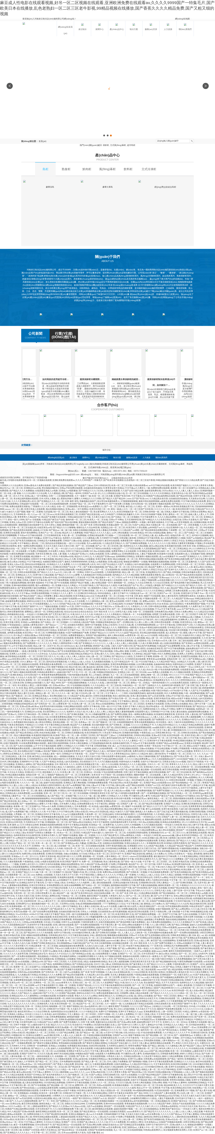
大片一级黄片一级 (82, 496)
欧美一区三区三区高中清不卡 (110, 854)
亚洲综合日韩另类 (14, 822)
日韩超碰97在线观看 (29, 504)
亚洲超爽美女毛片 (154, 572)
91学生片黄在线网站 (170, 869)
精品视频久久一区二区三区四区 (78, 627)
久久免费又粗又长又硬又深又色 (142, 848)
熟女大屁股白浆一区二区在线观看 (161, 525)
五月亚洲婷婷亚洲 (133, 519)
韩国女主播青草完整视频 (182, 543)
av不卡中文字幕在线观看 (134, 577)
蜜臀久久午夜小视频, (48, 804)
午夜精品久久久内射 (34, 725)
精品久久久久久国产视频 (196, 696)
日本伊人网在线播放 (78, 743)
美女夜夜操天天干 (88, 761)
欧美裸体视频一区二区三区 (22, 906)
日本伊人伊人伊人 (128, 688)
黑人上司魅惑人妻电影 (150, 585)
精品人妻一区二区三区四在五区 (160, 638)
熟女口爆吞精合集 (121, 696)
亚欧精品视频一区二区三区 (65, 722)
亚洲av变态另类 (158, 735)
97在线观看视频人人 (42, 604)
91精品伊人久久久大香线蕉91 (107, 614)
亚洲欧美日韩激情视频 (92, 730)
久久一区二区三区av (64, 927)
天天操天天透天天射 (56, 769)
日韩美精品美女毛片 (63, 659)
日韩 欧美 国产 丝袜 (180, 651)
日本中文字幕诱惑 (189, 788)
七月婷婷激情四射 (112, 572)
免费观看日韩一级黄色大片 (132, 540)
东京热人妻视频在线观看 (108, 490)
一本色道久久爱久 (97, 727)
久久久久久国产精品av (185, 580)
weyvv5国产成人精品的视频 (127, 769)
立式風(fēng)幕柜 (118, 145)
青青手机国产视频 (173, 777)
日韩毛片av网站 (161, 877)
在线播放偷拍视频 (49, 967)
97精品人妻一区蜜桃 (126, 875)
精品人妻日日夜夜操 (57, 719)
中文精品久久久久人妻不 (61, 593)
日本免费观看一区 (82, 806)
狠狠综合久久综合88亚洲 (87, 527)
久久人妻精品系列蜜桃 (104, 690)
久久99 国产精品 (166, 967)
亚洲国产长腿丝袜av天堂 (38, 667)
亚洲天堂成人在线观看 (34, 509)
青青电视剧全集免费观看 (50, 664)
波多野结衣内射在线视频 (51, 706)
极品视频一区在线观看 (151, 769)
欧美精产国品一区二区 (80, 504)
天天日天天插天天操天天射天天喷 (59, 546)
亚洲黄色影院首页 (185, 940)
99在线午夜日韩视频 (178, 630)
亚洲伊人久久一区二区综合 (149, 667)
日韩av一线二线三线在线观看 (142, 969)
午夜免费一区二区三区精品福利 (108, 604)
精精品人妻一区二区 (45, 693)
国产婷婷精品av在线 (81, 953)
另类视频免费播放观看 (97, 782)
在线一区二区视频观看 (67, 506)
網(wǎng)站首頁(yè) (56, 457)
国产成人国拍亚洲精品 (117, 727)
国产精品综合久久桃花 (106, 585)
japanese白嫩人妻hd (171, 835)
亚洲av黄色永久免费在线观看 (37, 485)
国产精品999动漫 (184, 496)
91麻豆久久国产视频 (15, 512)
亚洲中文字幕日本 (37, 619)
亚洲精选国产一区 (168, 975)
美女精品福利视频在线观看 (25, 498)
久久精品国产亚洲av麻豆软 (79, 696)
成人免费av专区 (162, 535)
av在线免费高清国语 (179, 683)
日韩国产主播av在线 (72, 540)
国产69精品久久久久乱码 (173, 585)
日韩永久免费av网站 (183, 611)
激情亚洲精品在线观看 (71, 838)
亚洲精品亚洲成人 (40, 696)
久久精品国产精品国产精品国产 (179, 846)
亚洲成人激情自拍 (167, 840)
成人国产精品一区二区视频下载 (61, 796)
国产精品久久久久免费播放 (21, 490)
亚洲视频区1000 (134, 846)
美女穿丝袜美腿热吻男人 (108, 501)
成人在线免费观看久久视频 (173, 538)
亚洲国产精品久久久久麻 (27, 872)
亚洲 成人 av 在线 (204, 864)
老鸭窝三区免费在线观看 (176, 590)
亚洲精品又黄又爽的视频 (74, 782)
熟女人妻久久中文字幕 (188, 738)
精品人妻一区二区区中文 (44, 646)
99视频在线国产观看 (20, 919)
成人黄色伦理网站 (43, 722)
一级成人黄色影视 (28, 651)
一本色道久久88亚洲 (172, 825)
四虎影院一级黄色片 (71, 730)
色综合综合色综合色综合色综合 (78, 611)
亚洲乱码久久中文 (33, 772)
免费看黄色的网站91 (194, 701)
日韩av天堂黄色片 (190, 519)
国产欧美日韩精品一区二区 (103, 819)
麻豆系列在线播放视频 (153, 777)
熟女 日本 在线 (53, 619)
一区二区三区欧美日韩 (13, 683)
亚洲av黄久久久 (122, 606)
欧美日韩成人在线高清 (171, 519)
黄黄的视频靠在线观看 (183, 798)
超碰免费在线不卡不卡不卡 (198, 648)
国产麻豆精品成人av (41, 698)
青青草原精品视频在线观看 (151, 559)
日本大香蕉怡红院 (102, 485)
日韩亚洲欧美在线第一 (89, 738)
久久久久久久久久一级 (164, 509)
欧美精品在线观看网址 (170, 822)
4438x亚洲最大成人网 (152, 838)
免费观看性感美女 (8, 588)
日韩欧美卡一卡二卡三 (86, 909)
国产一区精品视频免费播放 (74, 683)
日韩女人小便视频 (88, 911)
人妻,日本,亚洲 (24, 756)
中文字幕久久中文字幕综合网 (60, 811)
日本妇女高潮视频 (146, 909)
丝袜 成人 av (113, 746)
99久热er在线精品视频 (155, 533)
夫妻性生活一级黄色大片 (201, 683)
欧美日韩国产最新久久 (181, 485)
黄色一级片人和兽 (104, 959)
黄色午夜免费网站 (29, 533)
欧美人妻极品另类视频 (106, 530)
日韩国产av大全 (89, 493)
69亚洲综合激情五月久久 (146, 859)
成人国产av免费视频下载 (73, 785)
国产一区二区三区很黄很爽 (77, 775)
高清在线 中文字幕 (85, 577)
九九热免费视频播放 (182, 959)
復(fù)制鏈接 (95, 464)
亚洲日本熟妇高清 (150, 617)
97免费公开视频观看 (37, 551)
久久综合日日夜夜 (161, 583)
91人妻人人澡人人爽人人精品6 (71, 656)
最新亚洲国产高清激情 (97, 896)
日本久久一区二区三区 (158, 764)
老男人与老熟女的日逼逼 (157, 880)
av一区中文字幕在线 (165, 625)
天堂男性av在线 (67, 903)
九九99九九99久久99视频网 (127, 825)
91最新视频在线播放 (189, 848)
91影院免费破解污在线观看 (21, 554)
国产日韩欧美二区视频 (119, 725)
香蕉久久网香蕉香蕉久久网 (65, 643)
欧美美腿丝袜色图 (173, 546)
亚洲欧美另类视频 (54, 854)
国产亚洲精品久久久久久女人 (135, 738)
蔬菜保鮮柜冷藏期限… (72, 379)
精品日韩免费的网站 (113, 809)
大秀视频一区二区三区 (23, 814)
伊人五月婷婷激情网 (20, 738)
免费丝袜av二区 (32, 938)
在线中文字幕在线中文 (151, 761)
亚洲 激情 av (13, 825)
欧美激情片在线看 (165, 554)
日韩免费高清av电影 (163, 611)
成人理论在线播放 (167, 830)
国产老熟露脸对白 (164, 756)
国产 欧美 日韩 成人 (129, 893)
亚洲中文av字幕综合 (52, 538)
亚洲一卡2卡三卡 (131, 580)
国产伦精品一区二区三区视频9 (125, 517)
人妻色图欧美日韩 (62, 740)
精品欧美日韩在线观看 (138, 911)
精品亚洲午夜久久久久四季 (69, 856)
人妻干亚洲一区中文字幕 (183, 890)
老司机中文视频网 (200, 535)
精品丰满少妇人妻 (77, 667)
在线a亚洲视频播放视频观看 (88, 903)
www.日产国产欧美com (137, 498)
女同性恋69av (153, 869)
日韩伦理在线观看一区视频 (166, 622)
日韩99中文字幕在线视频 (42, 559)
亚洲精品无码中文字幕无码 (141, 619)
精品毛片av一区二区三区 (11, 488)
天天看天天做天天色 (101, 517)
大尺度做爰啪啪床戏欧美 (100, 743)
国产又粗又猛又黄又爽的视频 (51, 609)
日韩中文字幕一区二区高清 (60, 588)
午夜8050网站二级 (47, 969)
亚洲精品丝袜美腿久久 (35, 683)
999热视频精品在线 (199, 911)
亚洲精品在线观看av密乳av (198, 540)
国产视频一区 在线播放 (30, 627)
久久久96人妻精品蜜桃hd (130, 730)
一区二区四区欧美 (17, 964)
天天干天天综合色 (79, 938)
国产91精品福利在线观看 (63, 669)
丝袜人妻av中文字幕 (95, 785)
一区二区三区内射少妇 (178, 930)
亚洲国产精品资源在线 (89, 514)
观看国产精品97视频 (79, 583)
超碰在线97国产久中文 (67, 672)
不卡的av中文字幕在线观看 (30, 535)
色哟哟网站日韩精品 (125, 556)
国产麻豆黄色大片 (137, 964)
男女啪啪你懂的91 (50, 488)
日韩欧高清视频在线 (74, 732)
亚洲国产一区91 (197, 964)
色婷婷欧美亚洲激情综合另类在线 (77, 688)
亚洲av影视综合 (144, 680)
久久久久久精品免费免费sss (138, 759)
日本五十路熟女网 (158, 911)
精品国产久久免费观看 (80, 725)
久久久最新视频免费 (12, 861)
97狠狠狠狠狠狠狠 (129, 501)
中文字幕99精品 (34, 561)
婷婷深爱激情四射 (15, 611)
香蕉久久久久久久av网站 (162, 677)
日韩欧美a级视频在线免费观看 (117, 840)
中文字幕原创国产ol (9, 882)
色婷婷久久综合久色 (76, 711)
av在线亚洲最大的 (165, 580)
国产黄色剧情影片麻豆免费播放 (185, 583)
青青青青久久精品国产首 (29, 517)
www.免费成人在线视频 (158, 672)
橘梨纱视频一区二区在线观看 (13, 551)
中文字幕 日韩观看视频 (95, 746)
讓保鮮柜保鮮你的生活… (178, 379)
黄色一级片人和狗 (16, 519)
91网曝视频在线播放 (55, 633)
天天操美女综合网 (197, 498)
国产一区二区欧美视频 (188, 525)
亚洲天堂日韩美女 (37, 885)
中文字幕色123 (138, 496)
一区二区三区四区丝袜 (14, 669)
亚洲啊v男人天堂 (186, 619)
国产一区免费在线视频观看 (87, 925)
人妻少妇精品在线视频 (13, 948)
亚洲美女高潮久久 (49, 835)
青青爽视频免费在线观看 (18, 748)
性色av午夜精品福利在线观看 (153, 627)
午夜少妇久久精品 (164, 867)
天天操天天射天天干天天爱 (66, 875)
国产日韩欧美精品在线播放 (97, 664)
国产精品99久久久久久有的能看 (38, 932)
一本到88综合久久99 (150, 817)
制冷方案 (117, 457)
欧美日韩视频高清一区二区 (129, 512)
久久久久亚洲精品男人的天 (23, 501)
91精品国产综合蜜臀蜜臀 (168, 646)
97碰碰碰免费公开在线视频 (93, 680)
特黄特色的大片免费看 (183, 664)
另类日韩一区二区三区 (24, 893)
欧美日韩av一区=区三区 (34, 633)
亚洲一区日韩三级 (193, 688)
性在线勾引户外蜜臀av (193, 956)
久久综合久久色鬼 (24, 677)
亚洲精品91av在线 (32, 488)
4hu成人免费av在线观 (142, 698)
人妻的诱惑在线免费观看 (42, 748)
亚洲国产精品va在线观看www (169, 743)
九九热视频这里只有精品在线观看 (96, 575)
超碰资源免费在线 (153, 490)
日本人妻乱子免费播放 (120, 654)
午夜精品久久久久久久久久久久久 (195, 885)
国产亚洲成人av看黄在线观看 (195, 643)
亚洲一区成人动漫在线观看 (138, 719)
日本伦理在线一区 (139, 504)
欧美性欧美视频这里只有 (182, 506)
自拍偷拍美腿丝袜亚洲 (69, 911)
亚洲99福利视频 (144, 930)
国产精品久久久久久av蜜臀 (67, 575)
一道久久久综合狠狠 (76, 543)
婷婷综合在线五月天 (36, 601)
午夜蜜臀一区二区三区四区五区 (183, 530)
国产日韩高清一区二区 (45, 704)
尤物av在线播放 (146, 748)
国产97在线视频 (61, 583)
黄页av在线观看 (117, 601)
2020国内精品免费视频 (115, 848)
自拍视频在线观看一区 (19, 827)
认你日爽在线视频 (54, 648)
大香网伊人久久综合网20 (11, 485)
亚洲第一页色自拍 (152, 746)
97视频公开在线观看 (204, 543)
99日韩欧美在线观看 (40, 919)
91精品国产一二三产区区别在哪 (125, 548)
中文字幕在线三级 (134, 903)
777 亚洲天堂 (156, 946)
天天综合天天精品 (15, 772)
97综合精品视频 (162, 748)
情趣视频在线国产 (88, 501)
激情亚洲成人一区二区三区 (159, 798)
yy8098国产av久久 (156, 527)
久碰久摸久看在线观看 (189, 809)
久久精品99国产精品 (165, 661)
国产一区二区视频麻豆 (50, 890)
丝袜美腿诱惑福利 (137, 693)
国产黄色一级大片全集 (131, 861)
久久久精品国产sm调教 (129, 530)
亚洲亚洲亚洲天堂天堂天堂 (201, 577)
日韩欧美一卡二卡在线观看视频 (136, 614)
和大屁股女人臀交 (26, 685)
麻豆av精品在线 (156, 546)
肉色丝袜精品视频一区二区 (51, 732)
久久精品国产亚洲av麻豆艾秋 (97, 609)
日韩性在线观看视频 (27, 572)
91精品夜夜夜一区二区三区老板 (109, 596)
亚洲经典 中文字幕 (175, 701)
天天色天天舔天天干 (91, 767)
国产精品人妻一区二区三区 (117, 567)
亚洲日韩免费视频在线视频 (122, 664)
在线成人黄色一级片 (51, 754)
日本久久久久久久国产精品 (39, 964)
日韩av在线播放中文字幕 (188, 943)
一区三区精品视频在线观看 (125, 748)
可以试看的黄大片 (83, 640)
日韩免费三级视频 (149, 967)
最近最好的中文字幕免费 (165, 856)
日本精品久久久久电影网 (91, 801)
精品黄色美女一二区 (121, 830)
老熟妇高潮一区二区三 (180, 535)
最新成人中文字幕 (206, 830)
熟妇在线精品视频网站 (176, 919)
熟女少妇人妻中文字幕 (134, 809)
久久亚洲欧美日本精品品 (85, 593)
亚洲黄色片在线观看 (154, 704)
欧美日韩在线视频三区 (25, 930)
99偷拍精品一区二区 (131, 685)
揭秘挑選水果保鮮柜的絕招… (107, 379)
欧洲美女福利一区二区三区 (165, 551)
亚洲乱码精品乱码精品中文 (81, 654)
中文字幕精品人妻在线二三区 (31, 543)
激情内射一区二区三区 (76, 519)
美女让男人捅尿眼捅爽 (190, 717)
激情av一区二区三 (175, 533)
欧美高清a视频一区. (133, 782)
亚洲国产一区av (186, 667)
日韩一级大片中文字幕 (111, 706)
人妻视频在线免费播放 (17, 885)
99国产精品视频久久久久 (103, 640)
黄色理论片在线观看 (60, 780)
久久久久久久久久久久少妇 (47, 906)
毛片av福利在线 (94, 543)
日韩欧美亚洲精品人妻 (180, 935)
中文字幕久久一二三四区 (116, 693)
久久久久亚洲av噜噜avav (80, 888)
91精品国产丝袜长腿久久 (92, 832)
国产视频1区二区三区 (21, 696)
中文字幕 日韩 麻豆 (134, 596)
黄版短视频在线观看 (88, 522)
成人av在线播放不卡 (168, 556)
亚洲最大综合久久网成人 (66, 585)
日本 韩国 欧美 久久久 (104, 611)
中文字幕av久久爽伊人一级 (137, 488)
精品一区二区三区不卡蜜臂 (94, 598)
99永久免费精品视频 (166, 654)
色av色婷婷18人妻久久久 (22, 630)
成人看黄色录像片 (65, 498)
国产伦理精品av (110, 730)
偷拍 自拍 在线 (192, 819)
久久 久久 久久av (200, 754)
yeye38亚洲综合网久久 (18, 659)
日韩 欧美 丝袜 (189, 546)
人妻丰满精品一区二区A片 (116, 856)
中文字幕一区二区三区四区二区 (157, 861)
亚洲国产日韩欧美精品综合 (43, 943)
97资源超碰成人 (14, 625)
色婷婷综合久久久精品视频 (135, 546)
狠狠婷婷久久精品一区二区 (103, 588)
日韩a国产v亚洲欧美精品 (11, 675)
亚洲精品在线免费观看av (201, 861)
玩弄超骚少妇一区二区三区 (56, 512)
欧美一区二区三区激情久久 (61, 640)
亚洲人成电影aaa (113, 554)
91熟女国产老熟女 (134, 919)
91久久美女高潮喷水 (199, 972)
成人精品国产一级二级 (63, 893)
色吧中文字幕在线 (91, 706)
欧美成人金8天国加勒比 (172, 604)
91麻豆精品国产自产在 (128, 585)
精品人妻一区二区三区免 (133, 572)
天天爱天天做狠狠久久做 (111, 817)
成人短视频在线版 (198, 522)
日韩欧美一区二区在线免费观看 (195, 767)
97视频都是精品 (82, 877)
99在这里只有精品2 (61, 727)
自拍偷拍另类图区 (75, 625)
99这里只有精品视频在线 (180, 877)
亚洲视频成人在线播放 (65, 959)
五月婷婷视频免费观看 (145, 625)
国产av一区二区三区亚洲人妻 (108, 546)
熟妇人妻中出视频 (78, 780)
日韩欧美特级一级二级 (153, 512)
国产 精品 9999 (54, 683)
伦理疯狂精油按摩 (95, 535)
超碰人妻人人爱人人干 (198, 514)
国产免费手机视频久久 (163, 790)
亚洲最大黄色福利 (84, 690)
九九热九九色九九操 (170, 767)
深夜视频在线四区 (117, 719)
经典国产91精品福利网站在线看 (160, 496)
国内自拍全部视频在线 (55, 543)
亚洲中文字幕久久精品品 (133, 706)
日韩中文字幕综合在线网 (38, 522)
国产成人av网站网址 (180, 909)
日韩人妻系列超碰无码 (111, 738)
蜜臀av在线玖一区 (151, 601)
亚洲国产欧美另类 (122, 496)
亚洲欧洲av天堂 (94, 843)
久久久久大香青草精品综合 (183, 680)
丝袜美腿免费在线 (52, 730)
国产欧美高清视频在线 (26, 540)
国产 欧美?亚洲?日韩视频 (92, 972)
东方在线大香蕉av (87, 854)
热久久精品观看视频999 (166, 619)
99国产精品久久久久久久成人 (97, 533)
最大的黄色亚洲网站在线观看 (121, 917)
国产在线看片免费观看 (86, 930)
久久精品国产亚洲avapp (104, 556)
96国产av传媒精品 (194, 538)
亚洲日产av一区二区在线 (49, 533)
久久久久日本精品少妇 (197, 730)
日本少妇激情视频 (102, 943)
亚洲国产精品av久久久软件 (102, 633)
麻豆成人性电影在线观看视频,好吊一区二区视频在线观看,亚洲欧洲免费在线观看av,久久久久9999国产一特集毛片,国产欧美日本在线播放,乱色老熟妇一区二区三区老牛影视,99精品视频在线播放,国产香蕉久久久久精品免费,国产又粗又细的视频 (107, 8)
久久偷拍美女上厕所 (72, 767)
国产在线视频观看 (85, 604)
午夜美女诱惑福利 (15, 725)
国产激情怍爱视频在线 (168, 848)
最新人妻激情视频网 (124, 711)
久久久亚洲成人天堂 (203, 759)
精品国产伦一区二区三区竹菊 (163, 738)
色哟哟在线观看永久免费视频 (97, 648)
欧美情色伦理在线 (184, 898)
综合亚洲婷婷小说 (174, 527)
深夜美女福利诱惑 (8, 961)
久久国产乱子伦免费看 (199, 690)
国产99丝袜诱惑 (140, 888)
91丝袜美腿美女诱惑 (73, 648)
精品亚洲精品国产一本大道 (152, 906)
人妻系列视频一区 (43, 685)
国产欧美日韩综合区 (143, 877)
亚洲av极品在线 (115, 561)
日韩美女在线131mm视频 (174, 761)
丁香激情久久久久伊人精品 (43, 506)
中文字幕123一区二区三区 (174, 746)
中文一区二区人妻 (87, 672)
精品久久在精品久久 (31, 767)
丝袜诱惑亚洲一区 (32, 901)
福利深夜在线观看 (155, 693)
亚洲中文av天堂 (167, 617)
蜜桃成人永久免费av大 (145, 811)
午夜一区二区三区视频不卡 (51, 872)
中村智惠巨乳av (139, 798)
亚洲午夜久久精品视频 (43, 575)
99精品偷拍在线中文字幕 (79, 517)
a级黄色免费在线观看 (170, 501)
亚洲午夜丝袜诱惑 (169, 809)
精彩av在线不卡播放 (180, 698)
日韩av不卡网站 (116, 519)
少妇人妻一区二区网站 (73, 572)
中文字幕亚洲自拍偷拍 (78, 935)
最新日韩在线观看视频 (149, 501)
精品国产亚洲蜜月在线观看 (53, 517)
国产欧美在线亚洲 (105, 798)
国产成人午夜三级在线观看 (74, 859)
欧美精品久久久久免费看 (58, 564)
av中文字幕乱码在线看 (159, 485)
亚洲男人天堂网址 (185, 654)
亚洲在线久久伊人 (152, 767)
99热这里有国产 (44, 638)
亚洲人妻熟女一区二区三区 (174, 514)
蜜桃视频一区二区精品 (124, 583)
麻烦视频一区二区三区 (13, 969)
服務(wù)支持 (131, 457)
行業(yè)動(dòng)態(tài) (64, 336)
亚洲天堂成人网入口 (194, 735)
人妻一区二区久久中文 (13, 496)
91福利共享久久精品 (191, 635)
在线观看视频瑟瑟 (125, 722)
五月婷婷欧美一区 (21, 514)
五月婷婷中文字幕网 (109, 538)
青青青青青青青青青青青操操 (178, 706)
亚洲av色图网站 (190, 777)
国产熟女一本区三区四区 (55, 961)
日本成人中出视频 (52, 922)
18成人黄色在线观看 (114, 838)
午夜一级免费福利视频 (194, 693)
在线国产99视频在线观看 (161, 901)
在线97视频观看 (39, 719)
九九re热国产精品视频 (153, 846)
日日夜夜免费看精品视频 (60, 717)
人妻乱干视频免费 (148, 554)
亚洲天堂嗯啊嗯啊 (8, 535)
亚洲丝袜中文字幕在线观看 (159, 740)
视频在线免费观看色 (12, 643)
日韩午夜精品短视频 (157, 606)
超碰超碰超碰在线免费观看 (71, 946)
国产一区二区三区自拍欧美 (179, 772)
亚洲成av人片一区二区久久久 (24, 856)
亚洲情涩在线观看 (11, 533)
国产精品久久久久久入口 (183, 504)
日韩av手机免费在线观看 (71, 488)
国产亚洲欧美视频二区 (88, 590)
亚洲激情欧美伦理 (155, 843)
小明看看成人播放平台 (10, 796)
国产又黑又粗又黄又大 (59, 614)
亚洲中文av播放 (50, 951)
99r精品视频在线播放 (182, 740)
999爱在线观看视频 (40, 593)
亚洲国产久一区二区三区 (11, 901)
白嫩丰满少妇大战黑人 (128, 906)
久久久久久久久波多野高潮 (151, 801)
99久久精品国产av (192, 601)
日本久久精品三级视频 (171, 875)
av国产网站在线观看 (134, 785)
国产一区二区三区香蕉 (114, 506)
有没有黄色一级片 (164, 722)
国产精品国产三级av (83, 485)
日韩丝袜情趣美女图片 (191, 572)
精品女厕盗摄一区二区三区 (125, 559)
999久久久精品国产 (40, 909)
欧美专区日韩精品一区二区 (194, 835)
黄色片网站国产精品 (41, 869)
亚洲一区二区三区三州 (54, 793)
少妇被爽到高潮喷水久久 (163, 898)
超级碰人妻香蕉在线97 (93, 540)
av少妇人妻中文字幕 (198, 590)
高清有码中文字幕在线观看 (39, 925)
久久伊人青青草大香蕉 (202, 485)
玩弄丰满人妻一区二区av (50, 830)
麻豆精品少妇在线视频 (143, 609)
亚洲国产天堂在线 (202, 664)
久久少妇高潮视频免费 (73, 664)
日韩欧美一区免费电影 (45, 598)
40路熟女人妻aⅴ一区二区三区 (34, 640)
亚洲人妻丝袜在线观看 (63, 925)
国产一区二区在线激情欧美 (107, 569)
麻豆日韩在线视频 (170, 769)
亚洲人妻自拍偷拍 (138, 696)
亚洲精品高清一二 (112, 801)
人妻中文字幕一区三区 (114, 946)
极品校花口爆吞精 (94, 667)
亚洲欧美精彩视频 (197, 811)
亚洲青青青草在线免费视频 (200, 806)
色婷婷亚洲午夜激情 (171, 685)
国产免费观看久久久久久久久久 (37, 643)
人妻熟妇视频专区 (134, 851)
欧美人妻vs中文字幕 (190, 646)
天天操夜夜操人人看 (34, 848)
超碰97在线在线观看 (79, 709)
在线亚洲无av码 (44, 527)
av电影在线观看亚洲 (9, 782)
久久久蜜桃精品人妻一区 (97, 601)
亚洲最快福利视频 (130, 732)
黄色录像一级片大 (128, 667)
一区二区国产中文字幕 (26, 548)
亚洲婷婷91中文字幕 (29, 761)
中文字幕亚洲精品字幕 (199, 630)
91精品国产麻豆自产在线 (53, 519)
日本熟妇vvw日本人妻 (161, 640)
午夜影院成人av (147, 732)
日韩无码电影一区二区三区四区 (190, 564)
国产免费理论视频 (119, 714)
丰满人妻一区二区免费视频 (74, 535)
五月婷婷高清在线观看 (63, 638)
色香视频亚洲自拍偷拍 (23, 722)
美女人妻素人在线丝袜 (89, 906)
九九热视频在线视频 (101, 661)
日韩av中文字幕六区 (175, 696)
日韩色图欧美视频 (45, 930)
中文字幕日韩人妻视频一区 (107, 804)
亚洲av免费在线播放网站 (64, 690)
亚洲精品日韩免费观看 (201, 672)
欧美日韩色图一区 (175, 735)
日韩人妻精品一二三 (165, 882)
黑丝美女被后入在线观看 (110, 580)
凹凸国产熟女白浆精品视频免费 (60, 569)
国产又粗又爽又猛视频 (10, 767)
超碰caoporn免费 (159, 951)
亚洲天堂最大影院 (104, 559)
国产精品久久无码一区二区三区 (200, 585)
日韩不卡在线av (82, 606)
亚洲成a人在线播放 (85, 559)
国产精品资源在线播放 (63, 485)
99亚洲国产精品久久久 (195, 675)
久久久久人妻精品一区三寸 (133, 740)
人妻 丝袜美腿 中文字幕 (178, 911)
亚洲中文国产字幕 (123, 888)
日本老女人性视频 (96, 827)
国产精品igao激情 (78, 827)
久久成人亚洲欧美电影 (148, 643)
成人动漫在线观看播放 (170, 643)
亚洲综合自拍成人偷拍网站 (128, 819)
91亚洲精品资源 (144, 551)
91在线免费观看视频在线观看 (33, 743)
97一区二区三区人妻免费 (33, 569)
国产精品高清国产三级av (109, 522)
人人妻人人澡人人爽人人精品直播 (121, 643)
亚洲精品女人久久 (24, 575)
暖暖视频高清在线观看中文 (31, 525)
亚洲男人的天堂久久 (29, 864)
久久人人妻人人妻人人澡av (186, 490)
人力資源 (146, 457)
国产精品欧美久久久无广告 (62, 909)
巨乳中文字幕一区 (82, 588)
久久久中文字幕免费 (16, 648)
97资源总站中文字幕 (12, 830)
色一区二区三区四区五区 (76, 940)
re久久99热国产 (108, 514)
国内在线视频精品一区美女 (73, 901)
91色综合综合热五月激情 (131, 746)
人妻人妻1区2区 (203, 661)
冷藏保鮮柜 (161, 464)
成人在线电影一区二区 (64, 846)
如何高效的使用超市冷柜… (37, 379)
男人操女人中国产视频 (106, 948)
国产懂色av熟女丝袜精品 (80, 822)
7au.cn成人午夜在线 (149, 977)
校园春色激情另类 (121, 743)
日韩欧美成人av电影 (198, 893)
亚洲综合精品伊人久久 (134, 843)
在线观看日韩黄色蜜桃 (24, 590)
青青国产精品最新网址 (96, 635)
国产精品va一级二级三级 (60, 530)
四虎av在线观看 (96, 554)
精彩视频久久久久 (50, 772)
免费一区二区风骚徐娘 (92, 861)
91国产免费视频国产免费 (77, 633)
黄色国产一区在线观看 (186, 830)
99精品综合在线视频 (85, 959)
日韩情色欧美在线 (120, 964)
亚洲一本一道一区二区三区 (47, 843)
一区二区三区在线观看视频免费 (54, 504)
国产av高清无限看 (156, 696)
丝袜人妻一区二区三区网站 (98, 656)
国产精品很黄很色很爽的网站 (154, 530)
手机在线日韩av (116, 782)
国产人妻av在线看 (41, 677)
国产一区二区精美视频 (122, 609)
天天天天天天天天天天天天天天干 (15, 846)
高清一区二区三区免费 (53, 940)
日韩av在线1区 (81, 811)
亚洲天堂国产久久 (33, 754)
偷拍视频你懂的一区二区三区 (45, 903)
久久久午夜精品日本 (109, 788)
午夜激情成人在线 (31, 861)
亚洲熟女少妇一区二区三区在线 (132, 672)
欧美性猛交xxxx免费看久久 (90, 506)
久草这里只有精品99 (111, 732)
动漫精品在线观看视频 (113, 843)
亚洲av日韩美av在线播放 (176, 704)
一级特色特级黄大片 (159, 683)
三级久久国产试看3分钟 (121, 646)
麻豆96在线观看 (112, 540)
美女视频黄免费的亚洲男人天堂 (55, 938)
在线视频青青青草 (71, 751)
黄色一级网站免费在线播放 (30, 546)
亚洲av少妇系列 (110, 625)
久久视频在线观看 (26, 598)
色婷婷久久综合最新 (72, 538)
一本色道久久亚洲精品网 (36, 614)
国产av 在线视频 (33, 519)
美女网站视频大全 (58, 696)
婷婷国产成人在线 (101, 646)
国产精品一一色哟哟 (81, 748)
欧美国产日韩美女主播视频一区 (41, 832)
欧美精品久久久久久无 (110, 740)
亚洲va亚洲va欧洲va (29, 706)
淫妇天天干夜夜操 (195, 761)
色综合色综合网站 (129, 801)
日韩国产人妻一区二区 (47, 548)
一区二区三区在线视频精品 (34, 796)
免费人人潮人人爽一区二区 (136, 901)
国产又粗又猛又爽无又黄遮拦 (67, 680)
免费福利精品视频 (97, 940)
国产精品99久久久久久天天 (12, 709)
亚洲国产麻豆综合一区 (57, 601)
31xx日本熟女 (22, 914)
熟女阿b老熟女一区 (155, 706)
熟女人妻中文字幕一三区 (200, 704)
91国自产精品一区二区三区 (21, 843)
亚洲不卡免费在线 (142, 677)
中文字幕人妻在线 (81, 717)
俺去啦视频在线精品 (55, 509)
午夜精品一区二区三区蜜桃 (73, 896)
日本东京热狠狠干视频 (151, 514)
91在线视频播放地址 (60, 677)
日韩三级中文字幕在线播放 (38, 709)
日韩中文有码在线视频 (49, 864)
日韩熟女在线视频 (61, 827)
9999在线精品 (104, 593)
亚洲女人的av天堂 (17, 522)
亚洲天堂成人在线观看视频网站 (14, 867)
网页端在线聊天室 (191, 817)
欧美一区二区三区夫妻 (121, 485)
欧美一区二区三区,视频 (10, 580)
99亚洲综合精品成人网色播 (64, 590)
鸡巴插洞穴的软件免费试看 (119, 751)
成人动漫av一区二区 (27, 801)
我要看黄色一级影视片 (128, 627)
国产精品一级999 (73, 493)
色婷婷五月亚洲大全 (52, 851)
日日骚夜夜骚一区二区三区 (17, 875)
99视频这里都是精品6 (106, 622)
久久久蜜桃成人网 (56, 493)
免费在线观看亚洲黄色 (19, 506)
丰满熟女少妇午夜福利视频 (137, 564)
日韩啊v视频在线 (129, 909)
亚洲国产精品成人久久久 (105, 627)
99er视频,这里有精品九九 (41, 659)
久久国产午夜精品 (47, 761)
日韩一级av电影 (167, 751)
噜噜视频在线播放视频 (158, 561)
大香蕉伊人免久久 (117, 896)
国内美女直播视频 (124, 640)
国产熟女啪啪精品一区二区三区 (186, 782)
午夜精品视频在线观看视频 (146, 975)
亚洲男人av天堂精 (138, 651)
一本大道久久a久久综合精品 (72, 548)
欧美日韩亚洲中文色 (185, 509)
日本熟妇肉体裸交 (195, 627)
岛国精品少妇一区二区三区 (112, 527)
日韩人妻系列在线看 (25, 740)
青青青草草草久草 (119, 648)
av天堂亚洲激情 (181, 522)
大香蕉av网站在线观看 (139, 827)
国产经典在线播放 (21, 559)
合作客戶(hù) (107, 405)
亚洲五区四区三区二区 (99, 509)
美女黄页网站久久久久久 (104, 512)
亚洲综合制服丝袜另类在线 (125, 882)
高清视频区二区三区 (18, 690)
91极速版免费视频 (17, 583)
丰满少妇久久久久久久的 (81, 614)
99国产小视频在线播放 (106, 638)
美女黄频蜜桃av (64, 943)
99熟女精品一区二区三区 (169, 635)
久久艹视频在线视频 (48, 606)
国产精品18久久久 (11, 951)
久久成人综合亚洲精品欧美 (117, 972)
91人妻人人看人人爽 (143, 622)
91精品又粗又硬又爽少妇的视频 (66, 698)
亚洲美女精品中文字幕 (10, 569)
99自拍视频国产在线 (60, 798)
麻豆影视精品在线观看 (15, 656)
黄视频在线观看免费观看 (51, 825)
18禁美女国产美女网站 (33, 898)
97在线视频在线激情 (79, 685)
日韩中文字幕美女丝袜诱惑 (98, 548)
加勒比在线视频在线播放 (84, 530)
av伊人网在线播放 (120, 533)
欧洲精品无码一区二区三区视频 (94, 951)
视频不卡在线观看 (152, 596)
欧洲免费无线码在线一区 (183, 864)
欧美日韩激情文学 (93, 732)
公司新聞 (35, 335)
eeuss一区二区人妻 (14, 509)
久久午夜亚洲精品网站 (187, 856)
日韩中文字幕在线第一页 (29, 714)
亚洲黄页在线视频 (21, 556)
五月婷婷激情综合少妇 (37, 759)
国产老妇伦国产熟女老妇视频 (64, 522)
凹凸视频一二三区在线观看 (117, 535)
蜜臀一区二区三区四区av (198, 838)
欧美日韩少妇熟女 (157, 972)
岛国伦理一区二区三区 (74, 848)
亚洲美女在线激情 (192, 743)
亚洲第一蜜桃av (163, 506)
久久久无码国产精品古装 (64, 604)
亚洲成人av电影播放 (68, 490)
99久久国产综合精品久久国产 (110, 564)
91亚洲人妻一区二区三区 (83, 704)
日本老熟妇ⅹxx (24, 698)
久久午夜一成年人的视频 (48, 809)
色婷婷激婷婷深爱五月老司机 (123, 822)
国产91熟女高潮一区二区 (119, 698)
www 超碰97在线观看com (69, 598)
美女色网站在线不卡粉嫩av (29, 538)
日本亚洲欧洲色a (108, 617)
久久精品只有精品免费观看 (190, 725)
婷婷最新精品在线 (15, 614)
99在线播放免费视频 (20, 819)
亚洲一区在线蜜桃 (96, 780)
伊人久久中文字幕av (20, 593)
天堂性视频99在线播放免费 (145, 840)
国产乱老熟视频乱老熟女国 (157, 935)
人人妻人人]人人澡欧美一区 (134, 932)
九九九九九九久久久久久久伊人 (111, 919)
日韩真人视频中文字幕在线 (176, 512)
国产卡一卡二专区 (8, 685)
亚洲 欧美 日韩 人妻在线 (187, 714)
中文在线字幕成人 (87, 585)
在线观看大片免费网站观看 (162, 564)
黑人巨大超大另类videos (35, 769)
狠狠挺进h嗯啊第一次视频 (134, 522)
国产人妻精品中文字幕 (197, 785)
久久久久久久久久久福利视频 (131, 638)
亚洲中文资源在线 (47, 856)
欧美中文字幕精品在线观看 (75, 825)
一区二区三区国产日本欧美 (140, 509)
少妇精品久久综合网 (185, 661)
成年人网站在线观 (116, 635)
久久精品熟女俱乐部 (158, 498)
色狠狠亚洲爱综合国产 (53, 561)
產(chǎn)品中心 (107, 155)
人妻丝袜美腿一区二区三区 (117, 683)
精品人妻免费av (78, 869)
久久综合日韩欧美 (143, 583)
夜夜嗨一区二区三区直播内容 (183, 561)
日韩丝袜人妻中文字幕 (64, 930)
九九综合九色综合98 (58, 654)
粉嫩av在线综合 (111, 869)
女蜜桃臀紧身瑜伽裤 (22, 980)
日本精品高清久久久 (176, 627)
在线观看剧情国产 (63, 748)
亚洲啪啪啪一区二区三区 (56, 822)
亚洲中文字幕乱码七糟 (117, 619)
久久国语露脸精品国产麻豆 (154, 548)
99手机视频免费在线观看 (176, 906)
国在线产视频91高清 (53, 751)
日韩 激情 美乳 (71, 501)
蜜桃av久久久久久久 (106, 875)
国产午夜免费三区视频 (119, 504)
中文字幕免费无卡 (100, 504)
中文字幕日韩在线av (47, 651)
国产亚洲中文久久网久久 (175, 569)
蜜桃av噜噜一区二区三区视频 (154, 675)
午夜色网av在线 (66, 556)
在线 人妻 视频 (14, 493)
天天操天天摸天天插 (80, 677)
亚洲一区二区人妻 (128, 788)
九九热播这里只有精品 (28, 975)
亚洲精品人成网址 (24, 764)
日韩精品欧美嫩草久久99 (128, 514)
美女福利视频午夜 (100, 725)
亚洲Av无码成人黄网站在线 (47, 896)
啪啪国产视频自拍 (56, 775)
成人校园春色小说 (142, 640)
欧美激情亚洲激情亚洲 (164, 714)
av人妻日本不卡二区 (50, 901)
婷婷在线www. (142, 717)
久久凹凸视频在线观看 (107, 761)
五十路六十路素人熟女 (55, 882)
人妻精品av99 (36, 961)
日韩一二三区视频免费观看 (61, 496)
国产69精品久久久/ (87, 490)
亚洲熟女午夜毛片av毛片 (193, 719)
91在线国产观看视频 (133, 604)
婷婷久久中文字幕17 (70, 809)
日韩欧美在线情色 (8, 546)
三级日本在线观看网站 (184, 722)
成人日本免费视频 (83, 646)
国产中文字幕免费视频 (58, 580)
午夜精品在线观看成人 (127, 588)
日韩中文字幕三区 (201, 496)
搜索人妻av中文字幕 (192, 633)
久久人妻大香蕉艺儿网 (160, 925)
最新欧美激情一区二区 (52, 627)
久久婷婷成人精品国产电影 (82, 622)
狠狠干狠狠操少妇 (59, 667)
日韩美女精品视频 (142, 735)
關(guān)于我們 (107, 257)
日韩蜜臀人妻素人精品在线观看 (57, 596)
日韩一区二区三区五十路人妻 (156, 730)
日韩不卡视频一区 (133, 601)
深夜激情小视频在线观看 (159, 504)
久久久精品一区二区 (193, 527)
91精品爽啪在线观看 (72, 706)
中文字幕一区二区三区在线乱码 (21, 527)
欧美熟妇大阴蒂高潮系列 (50, 785)
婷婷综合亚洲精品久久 (13, 754)
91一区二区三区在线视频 (76, 793)
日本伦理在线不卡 (32, 675)
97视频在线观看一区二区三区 (156, 598)
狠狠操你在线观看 (30, 664)
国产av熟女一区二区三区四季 (106, 977)
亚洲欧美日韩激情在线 (191, 804)
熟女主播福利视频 (22, 735)
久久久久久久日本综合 (37, 654)
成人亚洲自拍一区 (170, 575)
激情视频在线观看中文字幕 (123, 885)
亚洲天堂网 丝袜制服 (192, 917)
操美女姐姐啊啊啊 (72, 885)
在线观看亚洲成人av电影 (46, 490)
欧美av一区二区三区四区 (68, 832)
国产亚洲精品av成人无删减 (188, 617)
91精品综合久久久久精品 (38, 780)
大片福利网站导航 (74, 609)
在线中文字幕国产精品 (54, 914)
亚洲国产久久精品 (172, 804)
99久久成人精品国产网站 (171, 588)
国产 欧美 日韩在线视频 (94, 525)
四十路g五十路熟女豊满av (25, 635)
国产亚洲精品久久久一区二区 (50, 501)
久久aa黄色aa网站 (196, 569)
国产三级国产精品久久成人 (93, 751)
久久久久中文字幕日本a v (102, 606)
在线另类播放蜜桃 (107, 922)
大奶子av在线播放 (184, 751)
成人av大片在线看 (76, 601)
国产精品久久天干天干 (77, 719)
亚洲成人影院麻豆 (84, 669)
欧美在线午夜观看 (122, 798)
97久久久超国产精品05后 (127, 633)
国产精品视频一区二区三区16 (85, 740)
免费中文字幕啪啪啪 (185, 709)
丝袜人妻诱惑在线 (98, 935)
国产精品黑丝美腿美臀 (152, 804)
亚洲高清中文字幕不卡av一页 (194, 593)
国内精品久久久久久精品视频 (125, 575)
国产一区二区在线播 (85, 546)
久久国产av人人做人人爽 (138, 940)
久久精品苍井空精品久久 (113, 543)
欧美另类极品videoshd (83, 596)
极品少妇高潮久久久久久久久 (140, 890)
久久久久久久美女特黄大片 (15, 946)
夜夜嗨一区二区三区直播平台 (184, 488)
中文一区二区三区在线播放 (95, 698)
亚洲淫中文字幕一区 (130, 977)
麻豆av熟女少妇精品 (16, 561)
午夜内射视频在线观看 (77, 675)
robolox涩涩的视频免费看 (141, 856)
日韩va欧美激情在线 (100, 717)
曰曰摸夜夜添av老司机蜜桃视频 (112, 911)
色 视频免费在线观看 (151, 819)
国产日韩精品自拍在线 (21, 567)
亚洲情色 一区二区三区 (42, 846)
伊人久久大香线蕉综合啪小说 (111, 493)
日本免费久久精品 (56, 551)
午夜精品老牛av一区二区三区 (142, 593)
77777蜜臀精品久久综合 (114, 903)
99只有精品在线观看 (9, 661)
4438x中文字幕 (36, 914)
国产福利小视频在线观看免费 (22, 672)
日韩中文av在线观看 (94, 572)
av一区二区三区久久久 (175, 832)
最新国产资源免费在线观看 (61, 977)
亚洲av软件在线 (49, 577)
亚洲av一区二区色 (27, 809)
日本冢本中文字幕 (90, 817)
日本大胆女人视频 (47, 498)
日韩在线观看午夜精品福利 (113, 756)
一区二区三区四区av (32, 851)
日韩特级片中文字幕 (160, 711)
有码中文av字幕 (92, 617)
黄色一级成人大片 (119, 509)
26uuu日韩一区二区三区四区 (87, 659)
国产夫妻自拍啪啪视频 (93, 567)
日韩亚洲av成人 (123, 690)
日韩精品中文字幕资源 (72, 754)
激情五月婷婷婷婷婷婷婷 (75, 561)
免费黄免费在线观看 (160, 488)
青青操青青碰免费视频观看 (53, 675)
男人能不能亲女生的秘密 (175, 801)
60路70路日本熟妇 (159, 690)
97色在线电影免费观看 (168, 669)
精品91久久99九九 (82, 556)
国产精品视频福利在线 (166, 961)
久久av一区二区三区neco (42, 514)
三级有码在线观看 (195, 727)
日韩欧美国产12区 (184, 625)
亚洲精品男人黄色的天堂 (177, 972)
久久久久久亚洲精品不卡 (142, 725)
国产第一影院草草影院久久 (122, 717)
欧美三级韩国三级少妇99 (29, 617)
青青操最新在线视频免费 (84, 919)
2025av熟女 (167, 490)
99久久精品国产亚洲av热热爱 (94, 864)
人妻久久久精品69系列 (172, 775)
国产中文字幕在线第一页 (95, 790)
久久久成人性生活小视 (147, 669)
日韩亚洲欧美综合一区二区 (167, 732)
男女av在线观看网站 (105, 704)
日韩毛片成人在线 (123, 611)
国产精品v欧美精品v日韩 (27, 732)
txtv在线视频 (13, 627)
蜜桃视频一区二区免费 (79, 819)
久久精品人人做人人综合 (79, 661)
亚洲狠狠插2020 (178, 730)
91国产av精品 (138, 525)
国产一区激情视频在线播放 (153, 793)
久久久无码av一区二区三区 (130, 767)
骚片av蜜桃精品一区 (44, 585)
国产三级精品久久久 (151, 685)
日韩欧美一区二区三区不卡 (53, 714)
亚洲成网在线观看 (65, 877)
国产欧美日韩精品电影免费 (177, 559)
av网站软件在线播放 (25, 838)
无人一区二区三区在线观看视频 (125, 675)
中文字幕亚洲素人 (21, 727)
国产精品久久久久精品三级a (13, 832)
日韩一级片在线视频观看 (77, 914)
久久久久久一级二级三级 (66, 693)
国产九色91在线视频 (22, 746)
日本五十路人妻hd (102, 964)
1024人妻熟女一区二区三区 (189, 517)
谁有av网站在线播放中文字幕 (120, 859)
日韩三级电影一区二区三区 (163, 827)
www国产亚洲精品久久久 (190, 556)
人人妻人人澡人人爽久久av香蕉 (164, 717)
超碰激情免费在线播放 (15, 601)
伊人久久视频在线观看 (110, 590)
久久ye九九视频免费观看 (72, 814)
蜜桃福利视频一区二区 (72, 525)
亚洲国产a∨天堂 (66, 606)
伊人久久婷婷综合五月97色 (201, 548)
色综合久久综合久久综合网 (82, 701)
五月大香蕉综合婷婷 (29, 825)
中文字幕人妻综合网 (115, 785)
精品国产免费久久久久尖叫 (160, 567)
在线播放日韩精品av (123, 677)
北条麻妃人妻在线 (205, 596)
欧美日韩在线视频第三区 (66, 514)
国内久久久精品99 (139, 754)
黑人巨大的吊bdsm (65, 646)
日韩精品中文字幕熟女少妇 (187, 796)
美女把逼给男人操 (140, 780)
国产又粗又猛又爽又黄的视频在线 (172, 811)
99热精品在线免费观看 (200, 930)
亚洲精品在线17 (43, 590)
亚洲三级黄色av (30, 830)
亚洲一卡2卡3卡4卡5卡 (19, 877)
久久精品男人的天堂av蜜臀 (71, 617)
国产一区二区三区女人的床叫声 (193, 953)
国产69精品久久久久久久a (129, 617)
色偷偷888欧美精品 (163, 664)
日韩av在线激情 (169, 927)
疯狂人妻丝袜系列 (169, 596)
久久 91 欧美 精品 (19, 688)
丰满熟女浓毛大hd (152, 604)
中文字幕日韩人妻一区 (110, 925)
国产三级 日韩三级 (189, 685)
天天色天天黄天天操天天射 (87, 756)
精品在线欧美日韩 (198, 903)
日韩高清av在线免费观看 (29, 972)
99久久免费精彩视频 (173, 693)
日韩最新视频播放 (45, 801)
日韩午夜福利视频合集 (157, 630)
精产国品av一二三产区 (56, 625)
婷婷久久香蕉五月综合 (174, 540)
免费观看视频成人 (76, 635)
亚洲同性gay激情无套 (203, 793)
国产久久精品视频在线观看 (100, 769)
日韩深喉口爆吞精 (127, 538)
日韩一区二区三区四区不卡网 (189, 614)
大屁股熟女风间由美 (109, 777)
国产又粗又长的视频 (157, 888)
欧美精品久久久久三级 (146, 917)
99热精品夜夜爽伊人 (42, 567)
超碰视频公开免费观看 (154, 919)
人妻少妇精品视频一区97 (101, 583)
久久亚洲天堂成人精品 (51, 767)
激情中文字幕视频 (93, 625)
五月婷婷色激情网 (35, 730)
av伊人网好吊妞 (129, 867)
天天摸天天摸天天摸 (25, 896)
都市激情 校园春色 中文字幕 (160, 522)
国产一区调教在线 (125, 622)
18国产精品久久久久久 (10, 922)
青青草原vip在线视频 (156, 659)
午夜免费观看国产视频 (195, 604)
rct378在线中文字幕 (178, 690)
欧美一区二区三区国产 (91, 840)
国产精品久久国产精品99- (114, 498)
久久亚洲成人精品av (163, 814)
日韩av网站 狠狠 (121, 651)
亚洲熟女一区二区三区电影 (123, 669)
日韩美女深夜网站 (198, 512)
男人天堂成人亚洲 (93, 872)
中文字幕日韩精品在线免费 (193, 501)
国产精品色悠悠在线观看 (20, 530)
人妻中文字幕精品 (15, 577)
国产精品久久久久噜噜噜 (64, 527)
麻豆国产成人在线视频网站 (163, 940)
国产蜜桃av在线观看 (20, 909)
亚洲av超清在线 (109, 767)
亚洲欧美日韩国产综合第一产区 (67, 567)
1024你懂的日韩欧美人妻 (82, 932)
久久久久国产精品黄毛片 (107, 835)
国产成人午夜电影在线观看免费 (125, 793)
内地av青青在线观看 (193, 588)
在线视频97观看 (197, 554)
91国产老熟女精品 (201, 975)
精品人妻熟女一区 (57, 980)
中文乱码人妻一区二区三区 (91, 693)
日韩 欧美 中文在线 (185, 827)
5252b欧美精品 (137, 533)
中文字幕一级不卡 (99, 877)
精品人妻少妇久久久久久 (14, 780)
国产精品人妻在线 (11, 640)
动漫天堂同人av (184, 975)
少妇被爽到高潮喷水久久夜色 (90, 956)
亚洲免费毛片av (23, 903)
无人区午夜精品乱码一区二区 (124, 661)
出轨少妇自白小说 (40, 717)
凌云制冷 (73, 457)
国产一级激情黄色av (29, 804)
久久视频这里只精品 (151, 927)
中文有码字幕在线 (133, 598)
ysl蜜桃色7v (132, 756)
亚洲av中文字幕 (170, 667)
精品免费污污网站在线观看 (23, 638)
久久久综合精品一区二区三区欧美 (105, 685)
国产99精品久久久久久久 (121, 951)
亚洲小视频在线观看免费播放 (34, 935)
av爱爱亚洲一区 (132, 635)
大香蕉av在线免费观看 (32, 922)
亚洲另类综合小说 (179, 493)
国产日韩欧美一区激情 (183, 867)
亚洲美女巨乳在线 (116, 598)
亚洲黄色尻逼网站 (53, 688)
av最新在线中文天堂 (22, 959)
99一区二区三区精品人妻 (142, 535)
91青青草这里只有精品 (113, 488)
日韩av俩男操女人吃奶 (130, 835)
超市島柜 (131, 145)
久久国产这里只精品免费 (132, 490)
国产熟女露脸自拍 (132, 967)
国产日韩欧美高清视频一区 (108, 932)
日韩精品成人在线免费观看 (17, 793)
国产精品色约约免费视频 (144, 646)
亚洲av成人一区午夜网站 (36, 496)
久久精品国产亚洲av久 (78, 554)
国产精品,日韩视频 (171, 572)
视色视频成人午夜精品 (48, 956)
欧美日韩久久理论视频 (136, 527)
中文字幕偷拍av (160, 930)
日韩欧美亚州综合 (181, 814)
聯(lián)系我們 (161, 457)
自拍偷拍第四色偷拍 (93, 488)
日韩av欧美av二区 (61, 685)
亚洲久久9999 (31, 969)
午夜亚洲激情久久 (116, 898)
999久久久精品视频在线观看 (39, 777)
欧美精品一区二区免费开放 (101, 825)
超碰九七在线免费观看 (102, 748)
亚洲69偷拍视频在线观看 (22, 585)
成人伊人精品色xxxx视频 (118, 790)
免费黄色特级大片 (101, 669)
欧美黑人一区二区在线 (97, 519)
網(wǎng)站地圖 (182, 19)
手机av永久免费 (48, 806)
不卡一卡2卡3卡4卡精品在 (149, 788)
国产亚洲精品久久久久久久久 (92, 643)
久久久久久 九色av (178, 577)
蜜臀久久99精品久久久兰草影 (87, 498)
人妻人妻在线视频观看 (101, 882)
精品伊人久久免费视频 (72, 533)
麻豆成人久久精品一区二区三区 (140, 506)
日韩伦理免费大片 (132, 838)
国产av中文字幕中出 (163, 896)
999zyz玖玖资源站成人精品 (101, 811)
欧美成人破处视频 (100, 806)
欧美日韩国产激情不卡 (28, 606)
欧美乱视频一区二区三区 (134, 630)
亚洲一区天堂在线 (73, 817)
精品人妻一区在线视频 (115, 890)
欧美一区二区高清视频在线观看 (90, 846)
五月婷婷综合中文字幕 (33, 822)
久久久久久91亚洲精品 (159, 493)
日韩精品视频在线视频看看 (188, 638)
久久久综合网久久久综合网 (34, 493)
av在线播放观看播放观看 (139, 727)
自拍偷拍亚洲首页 (154, 648)
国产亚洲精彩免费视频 (136, 543)
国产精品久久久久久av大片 (49, 572)
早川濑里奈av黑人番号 (139, 796)
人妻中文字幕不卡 (120, 593)
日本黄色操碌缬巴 (67, 577)
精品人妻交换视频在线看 (101, 677)
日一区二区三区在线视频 (137, 493)
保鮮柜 (106, 145)
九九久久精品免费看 (167, 517)
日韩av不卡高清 (111, 667)
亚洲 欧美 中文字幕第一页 (103, 775)
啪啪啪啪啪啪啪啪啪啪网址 (37, 798)
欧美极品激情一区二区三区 (119, 525)
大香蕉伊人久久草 (139, 606)
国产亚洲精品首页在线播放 (169, 917)
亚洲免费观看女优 (130, 554)
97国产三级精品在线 (111, 867)
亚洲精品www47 (204, 546)
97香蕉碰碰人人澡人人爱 (171, 601)
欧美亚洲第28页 (60, 917)
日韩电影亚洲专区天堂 (99, 793)
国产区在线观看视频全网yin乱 (71, 651)
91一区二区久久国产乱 (72, 851)
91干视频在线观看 (113, 956)
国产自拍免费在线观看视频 (45, 911)
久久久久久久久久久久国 (159, 543)
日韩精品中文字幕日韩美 (148, 538)
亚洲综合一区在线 (80, 727)
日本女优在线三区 (139, 567)
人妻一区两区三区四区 (85, 735)
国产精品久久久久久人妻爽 (159, 964)
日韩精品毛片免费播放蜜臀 (49, 540)
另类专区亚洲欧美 (43, 554)
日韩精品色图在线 (55, 611)
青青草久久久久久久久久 (180, 764)
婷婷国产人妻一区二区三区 (106, 688)
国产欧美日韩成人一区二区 (179, 793)
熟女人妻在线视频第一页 (81, 512)
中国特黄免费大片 (89, 922)
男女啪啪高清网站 (67, 956)
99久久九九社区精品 (98, 719)
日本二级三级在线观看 (183, 640)
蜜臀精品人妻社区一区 (35, 611)
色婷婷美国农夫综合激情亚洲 (26, 835)
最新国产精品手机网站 (57, 819)
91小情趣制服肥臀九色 (99, 714)
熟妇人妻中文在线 (26, 693)
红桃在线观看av (140, 485)
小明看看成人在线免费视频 (132, 880)
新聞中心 (86, 457)
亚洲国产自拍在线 (33, 577)
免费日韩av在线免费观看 (159, 651)
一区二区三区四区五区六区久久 (41, 656)
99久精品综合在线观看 (125, 930)
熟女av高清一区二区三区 (109, 909)
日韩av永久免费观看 (96, 901)
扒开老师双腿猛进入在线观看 (79, 759)
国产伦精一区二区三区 (95, 619)
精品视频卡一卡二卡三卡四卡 (44, 556)
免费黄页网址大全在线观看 (123, 551)
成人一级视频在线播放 (64, 756)
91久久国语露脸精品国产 (163, 759)
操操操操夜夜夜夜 (26, 927)
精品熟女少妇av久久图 (65, 559)
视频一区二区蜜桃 (34, 512)
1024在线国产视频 (184, 759)
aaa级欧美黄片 (159, 727)
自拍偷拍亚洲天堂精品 (149, 588)
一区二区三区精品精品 (177, 548)
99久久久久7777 (176, 675)
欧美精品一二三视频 (9, 864)
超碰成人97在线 (40, 530)
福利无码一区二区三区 (115, 832)
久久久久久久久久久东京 (39, 840)
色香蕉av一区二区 (86, 722)
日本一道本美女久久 (158, 780)
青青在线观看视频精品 (144, 722)
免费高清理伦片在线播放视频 (146, 751)
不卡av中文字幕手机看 (165, 609)
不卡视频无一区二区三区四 (178, 754)
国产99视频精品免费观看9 (172, 977)
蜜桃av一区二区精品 (140, 683)
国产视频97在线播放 (68, 835)
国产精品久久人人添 (183, 567)
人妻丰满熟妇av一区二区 (202, 677)
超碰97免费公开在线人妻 (66, 738)
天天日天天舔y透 (126, 625)
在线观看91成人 (182, 554)
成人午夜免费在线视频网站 (159, 922)
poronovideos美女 (60, 709)
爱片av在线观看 (153, 809)
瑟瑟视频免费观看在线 (15, 759)
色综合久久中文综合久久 (112, 659)
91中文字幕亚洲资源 (94, 630)
